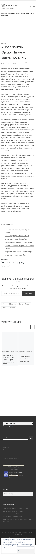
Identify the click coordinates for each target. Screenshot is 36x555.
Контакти (5, 450)
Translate (16, 426)
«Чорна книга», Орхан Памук (16, 255)
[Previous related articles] (28, 327)
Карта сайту (6, 447)
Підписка (28, 293)
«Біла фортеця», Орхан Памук (17, 236)
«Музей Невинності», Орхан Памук (18, 252)
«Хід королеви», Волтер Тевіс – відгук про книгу (25, 359)
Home (3, 13)
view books (21, 479)
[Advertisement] (18, 397)
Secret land (10, 532)
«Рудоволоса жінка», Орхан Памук (18, 242)
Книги (8, 13)
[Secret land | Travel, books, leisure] (3, 5)
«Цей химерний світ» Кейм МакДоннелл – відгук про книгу (17, 520)
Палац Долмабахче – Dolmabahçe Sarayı (15, 508)
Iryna (6, 62)
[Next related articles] (32, 327)
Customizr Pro (18, 537)
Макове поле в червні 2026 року (12, 513)
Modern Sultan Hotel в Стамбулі (12, 516)
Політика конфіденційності (11, 458)
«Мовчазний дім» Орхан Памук (17, 239)
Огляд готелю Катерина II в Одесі (13, 511)
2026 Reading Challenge (13, 468)
